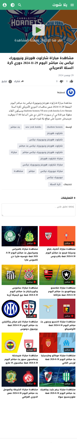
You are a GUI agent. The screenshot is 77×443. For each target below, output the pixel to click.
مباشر (32, 171)
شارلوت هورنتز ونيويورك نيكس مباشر (43, 152)
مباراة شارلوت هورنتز (51, 158)
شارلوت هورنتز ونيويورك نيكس (46, 140)
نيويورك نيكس (55, 177)
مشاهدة (18, 171)
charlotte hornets (55, 127)
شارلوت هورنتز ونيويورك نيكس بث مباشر (41, 146)
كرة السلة (55, 184)
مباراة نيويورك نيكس (51, 171)
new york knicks (33, 127)
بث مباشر (15, 127)
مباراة (14, 152)
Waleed (61, 92)
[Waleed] (70, 96)
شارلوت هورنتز (55, 133)
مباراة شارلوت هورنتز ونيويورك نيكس (43, 165)
